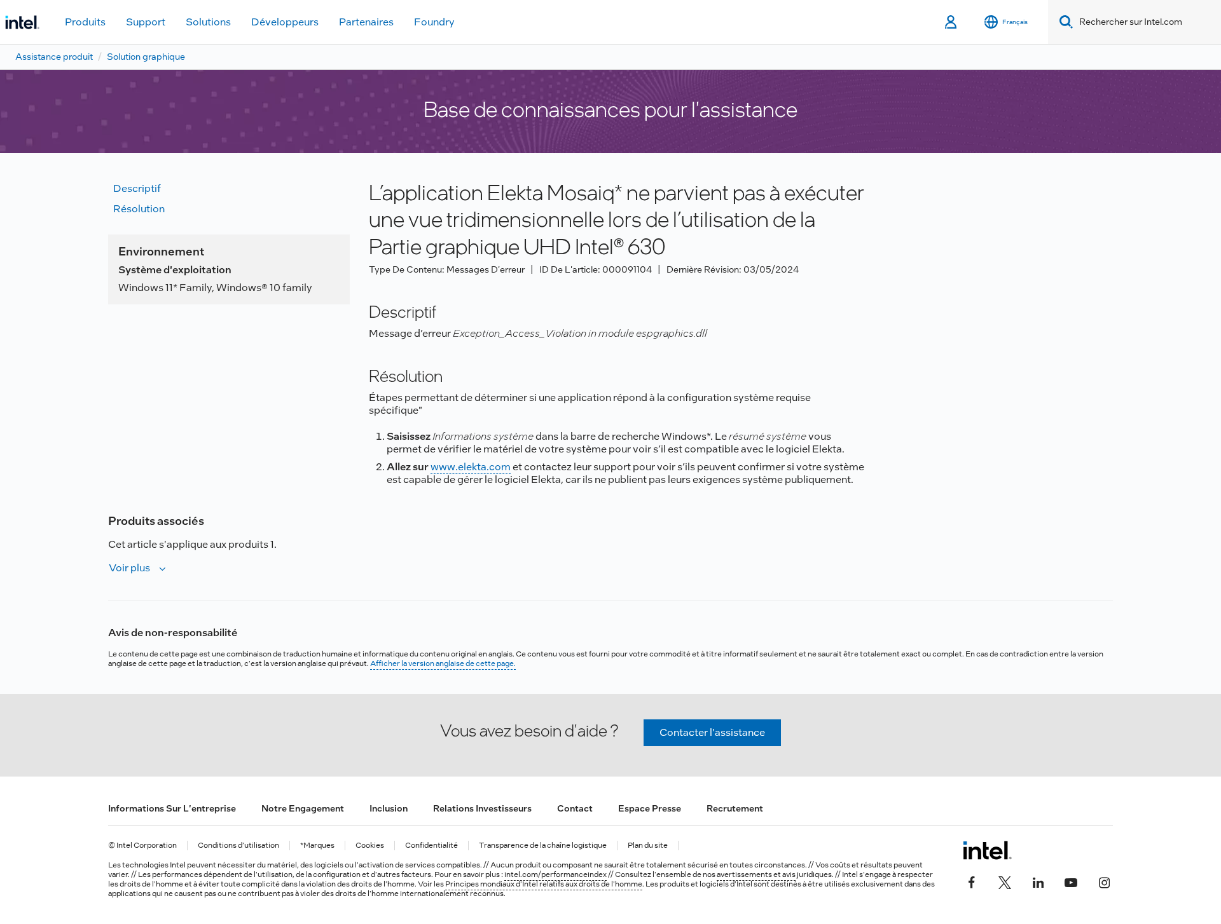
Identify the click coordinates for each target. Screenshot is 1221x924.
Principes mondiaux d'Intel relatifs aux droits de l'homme (543, 884)
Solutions (208, 22)
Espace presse (649, 808)
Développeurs (285, 22)
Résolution (139, 208)
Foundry (434, 22)
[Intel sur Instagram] (1104, 881)
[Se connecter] (952, 22)
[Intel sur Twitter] (1005, 881)
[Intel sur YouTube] (1071, 881)
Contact (575, 808)
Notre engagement (302, 808)
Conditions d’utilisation (238, 845)
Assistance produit (54, 56)
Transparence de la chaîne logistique (543, 845)
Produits (85, 22)
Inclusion (388, 808)
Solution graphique (146, 56)
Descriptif (137, 188)
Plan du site (648, 845)
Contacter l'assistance (712, 732)
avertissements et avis (756, 874)
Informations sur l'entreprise (172, 808)
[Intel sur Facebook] (972, 881)
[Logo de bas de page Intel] (987, 850)
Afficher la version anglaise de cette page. (443, 663)
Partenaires (366, 22)
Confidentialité (431, 845)
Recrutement (735, 808)
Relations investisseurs (482, 808)
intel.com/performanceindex (555, 874)
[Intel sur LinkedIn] (1038, 881)
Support (145, 22)
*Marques (317, 845)
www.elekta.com (471, 466)
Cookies (369, 845)
